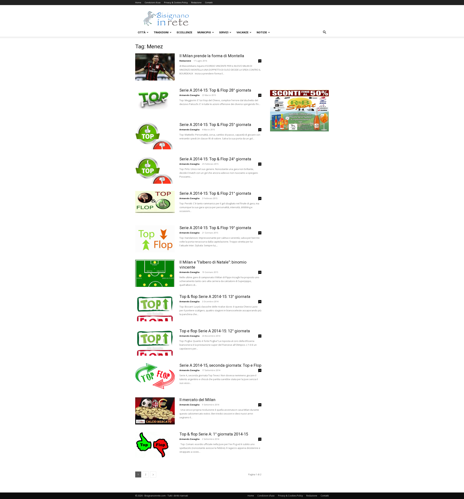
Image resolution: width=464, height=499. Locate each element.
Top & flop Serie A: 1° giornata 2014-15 (213, 434)
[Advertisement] (263, 18)
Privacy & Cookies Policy (176, 2)
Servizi (223, 32)
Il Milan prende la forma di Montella (211, 56)
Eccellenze (184, 32)
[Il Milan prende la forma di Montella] (155, 67)
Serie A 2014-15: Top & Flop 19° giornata (215, 228)
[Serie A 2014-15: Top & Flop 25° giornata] (155, 135)
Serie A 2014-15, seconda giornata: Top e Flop (220, 365)
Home (138, 2)
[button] (324, 32)
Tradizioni (161, 32)
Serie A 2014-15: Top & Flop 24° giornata (215, 159)
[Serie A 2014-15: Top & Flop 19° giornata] (155, 238)
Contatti (209, 2)
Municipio (204, 32)
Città (142, 32)
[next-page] (153, 474)
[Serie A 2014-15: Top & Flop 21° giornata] (155, 204)
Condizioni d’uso (153, 2)
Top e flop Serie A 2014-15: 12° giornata (214, 331)
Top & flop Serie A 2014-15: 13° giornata (214, 296)
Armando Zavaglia (189, 95)
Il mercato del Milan (197, 399)
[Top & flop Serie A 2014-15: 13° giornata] (155, 307)
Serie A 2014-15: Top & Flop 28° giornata (215, 90)
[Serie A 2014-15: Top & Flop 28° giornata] (152, 99)
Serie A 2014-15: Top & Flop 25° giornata (215, 124)
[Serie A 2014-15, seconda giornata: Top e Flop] (155, 376)
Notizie (262, 32)
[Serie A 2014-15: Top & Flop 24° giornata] (155, 170)
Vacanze (242, 32)
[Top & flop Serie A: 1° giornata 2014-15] (152, 445)
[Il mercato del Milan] (155, 410)
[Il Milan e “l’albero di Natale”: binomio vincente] (155, 273)
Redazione (196, 2)
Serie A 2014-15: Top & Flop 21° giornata (215, 193)
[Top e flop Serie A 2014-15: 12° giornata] (155, 342)
